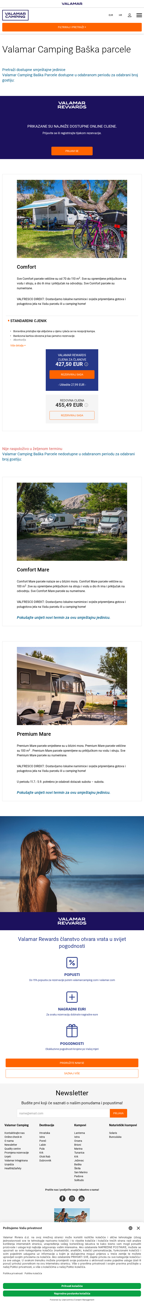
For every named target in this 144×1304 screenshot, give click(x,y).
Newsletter (10, 1144)
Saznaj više (72, 1073)
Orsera (78, 1140)
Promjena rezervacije (16, 1152)
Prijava (118, 1113)
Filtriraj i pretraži (71, 27)
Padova (78, 1176)
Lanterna (79, 1132)
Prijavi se (72, 151)
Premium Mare (34, 734)
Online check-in (13, 1136)
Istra (42, 1136)
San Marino (81, 1172)
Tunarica (79, 1152)
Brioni (77, 1144)
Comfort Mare (33, 570)
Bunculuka (115, 1136)
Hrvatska (44, 1132)
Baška (78, 1164)
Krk (41, 1152)
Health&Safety (12, 1168)
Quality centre (12, 1148)
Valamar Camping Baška (51, 49)
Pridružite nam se (72, 1062)
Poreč (42, 1140)
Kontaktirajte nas (14, 1132)
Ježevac (79, 1160)
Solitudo (79, 1180)
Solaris (113, 1132)
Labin (42, 1144)
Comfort (26, 267)
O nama (9, 1140)
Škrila (77, 1168)
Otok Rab (44, 1156)
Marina (78, 1148)
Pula (42, 1148)
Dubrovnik (45, 1160)
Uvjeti (7, 1156)
